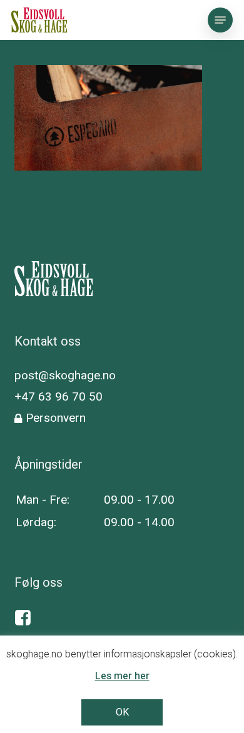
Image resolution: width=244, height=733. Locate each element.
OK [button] (122, 712)
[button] (220, 20)
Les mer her (122, 676)
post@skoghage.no (65, 375)
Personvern (56, 418)
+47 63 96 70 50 (58, 397)
